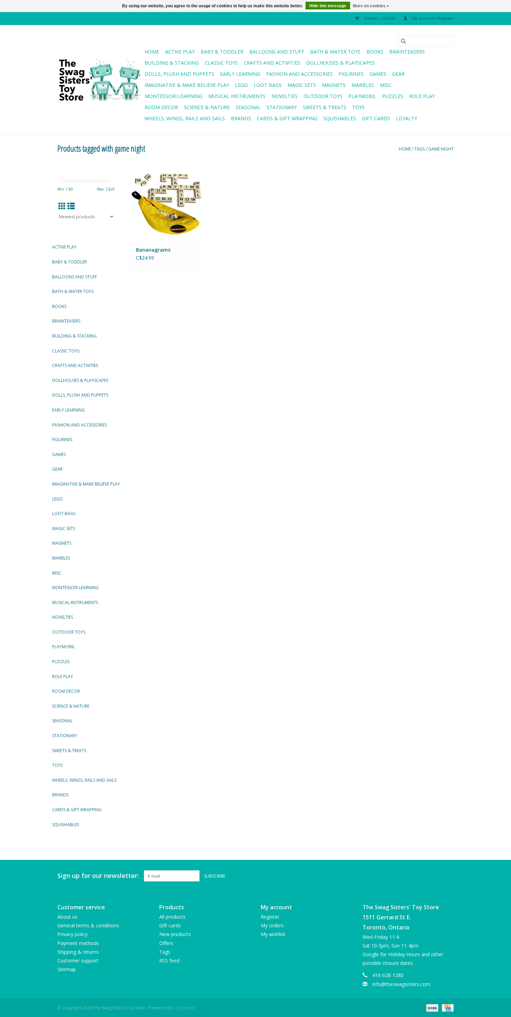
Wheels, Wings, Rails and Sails (185, 118)
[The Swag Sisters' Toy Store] (100, 80)
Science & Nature (207, 107)
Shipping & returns (78, 952)
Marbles (362, 85)
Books (374, 51)
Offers (166, 943)
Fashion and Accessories (299, 74)
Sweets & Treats (324, 107)
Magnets (334, 85)
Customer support (77, 960)
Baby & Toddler (222, 51)
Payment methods (78, 943)
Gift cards (376, 118)
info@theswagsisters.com (401, 984)
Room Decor (161, 107)
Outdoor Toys (322, 96)
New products (175, 934)
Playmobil (362, 96)
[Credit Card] (446, 1007)
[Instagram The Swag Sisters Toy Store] (448, 875)
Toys (358, 107)
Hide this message (327, 5)
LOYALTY (406, 118)
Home (152, 51)
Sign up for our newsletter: (98, 875)
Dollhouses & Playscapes (340, 62)
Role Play (422, 96)
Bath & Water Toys (335, 51)
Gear (398, 74)
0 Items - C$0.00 (379, 18)
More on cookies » (371, 5)
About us (67, 916)
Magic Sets (301, 85)
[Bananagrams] (166, 204)
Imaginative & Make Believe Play (187, 85)
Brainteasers (407, 51)
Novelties (284, 96)
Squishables (339, 118)
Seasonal (248, 107)
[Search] (403, 41)
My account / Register (432, 18)
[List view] (71, 206)
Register (270, 916)
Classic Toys (221, 62)
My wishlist (273, 934)
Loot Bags (268, 85)
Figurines (351, 74)
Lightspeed (184, 1008)
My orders (272, 925)
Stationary (282, 107)
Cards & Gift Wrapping (287, 118)
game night (441, 149)
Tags (419, 149)
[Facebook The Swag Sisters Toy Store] (435, 875)
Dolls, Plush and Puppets (179, 74)
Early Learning (240, 74)
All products (172, 916)
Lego (241, 85)
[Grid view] (62, 206)
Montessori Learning (173, 96)
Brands (241, 118)
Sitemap (66, 969)
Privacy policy (72, 934)
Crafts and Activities (272, 62)
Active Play (180, 51)
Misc (386, 85)
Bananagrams (153, 249)
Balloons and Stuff (276, 51)
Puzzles (392, 96)
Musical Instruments (237, 96)
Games (378, 74)
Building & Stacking (172, 62)
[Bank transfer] (431, 1007)
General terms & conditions (88, 925)
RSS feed (169, 960)
